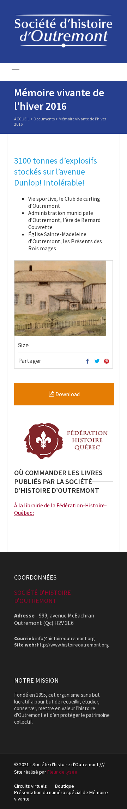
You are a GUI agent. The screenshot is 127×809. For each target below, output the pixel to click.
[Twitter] (97, 361)
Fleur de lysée (62, 772)
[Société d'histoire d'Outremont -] (63, 45)
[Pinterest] (106, 361)
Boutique (64, 786)
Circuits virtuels (30, 786)
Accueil (22, 118)
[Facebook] (87, 361)
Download (67, 394)
